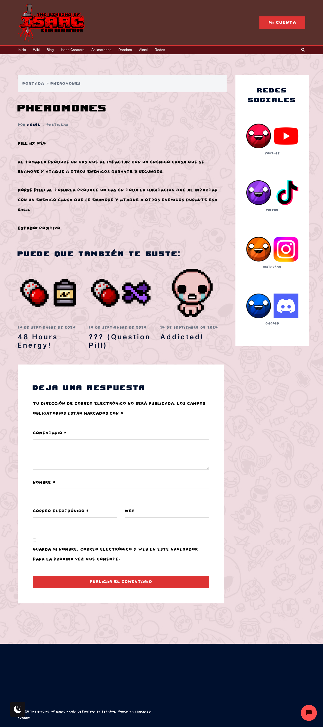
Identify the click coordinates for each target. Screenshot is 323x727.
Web (129, 511)
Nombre (44, 482)
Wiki (36, 50)
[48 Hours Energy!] (49, 292)
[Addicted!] (192, 292)
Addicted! (182, 337)
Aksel (143, 50)
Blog (50, 50)
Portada (33, 83)
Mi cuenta (282, 22)
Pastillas (57, 125)
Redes (160, 50)
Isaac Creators (72, 50)
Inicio (22, 50)
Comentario (49, 433)
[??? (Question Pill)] (120, 292)
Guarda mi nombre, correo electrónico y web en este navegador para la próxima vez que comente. (115, 554)
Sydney (24, 718)
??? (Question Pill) (120, 341)
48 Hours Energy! (38, 341)
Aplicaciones (101, 50)
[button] (303, 50)
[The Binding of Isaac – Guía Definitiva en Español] (51, 22)
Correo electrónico (61, 511)
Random (125, 50)
